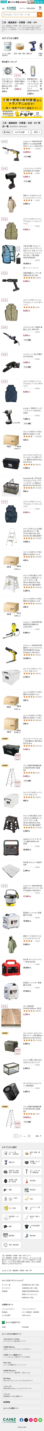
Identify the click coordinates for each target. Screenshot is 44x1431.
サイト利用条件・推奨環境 (30, 1312)
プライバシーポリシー (29, 1309)
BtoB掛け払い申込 (28, 1297)
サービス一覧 (6, 1285)
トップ (4, 1270)
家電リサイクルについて (30, 1294)
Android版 (25, 1327)
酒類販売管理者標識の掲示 (30, 1291)
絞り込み (7, 132)
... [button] (24, 1135)
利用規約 (5, 1312)
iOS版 (4, 1327)
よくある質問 (6, 1315)
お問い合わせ (26, 1315)
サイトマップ (6, 1288)
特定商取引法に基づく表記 (30, 1285)
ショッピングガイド (8, 1309)
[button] (39, 14)
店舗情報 (5, 1291)
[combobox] (22, 132)
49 (29, 1136)
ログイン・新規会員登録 (27, 8)
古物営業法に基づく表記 (30, 1288)
